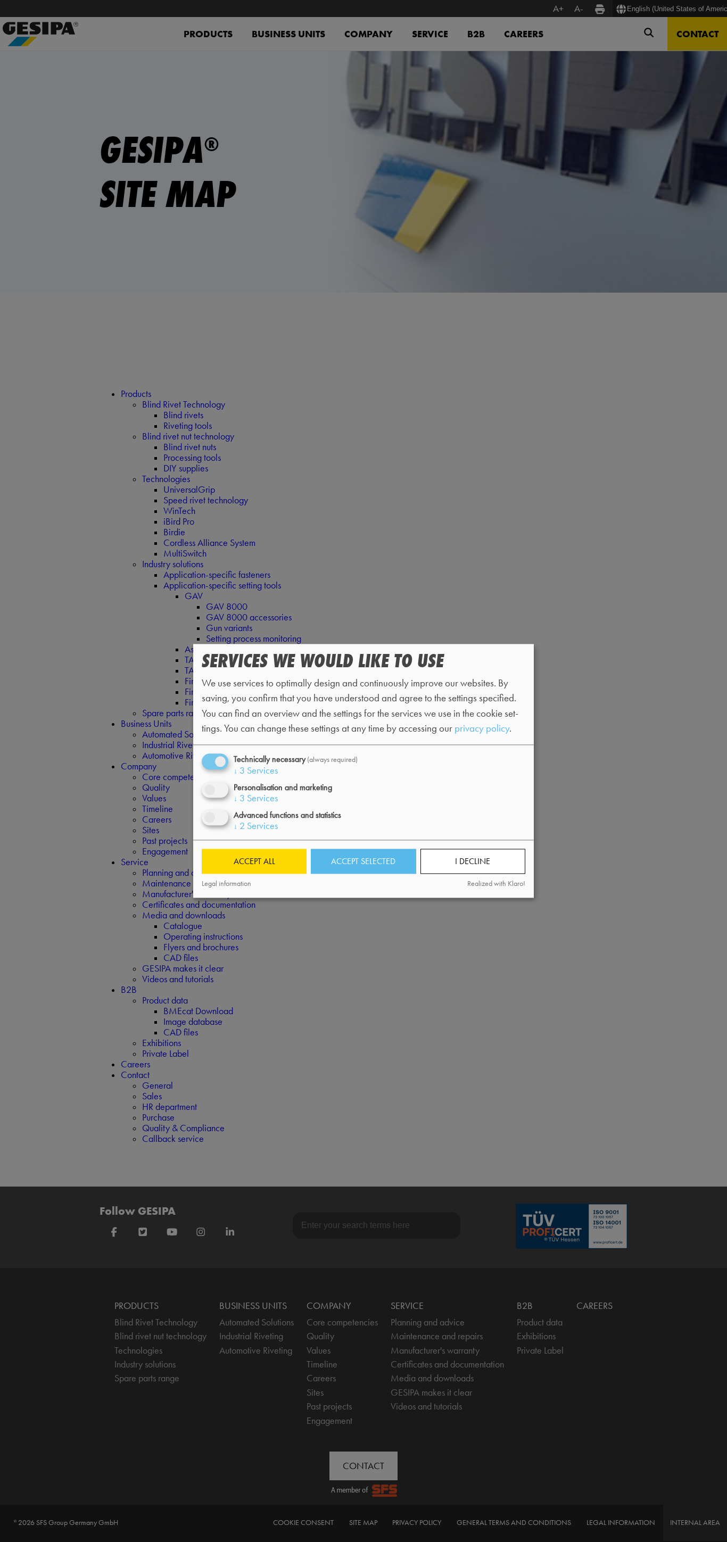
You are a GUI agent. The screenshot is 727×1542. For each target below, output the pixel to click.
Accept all (254, 861)
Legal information (226, 883)
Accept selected (363, 861)
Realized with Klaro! (496, 883)
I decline (472, 861)
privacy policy (482, 728)
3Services (256, 770)
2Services (256, 826)
